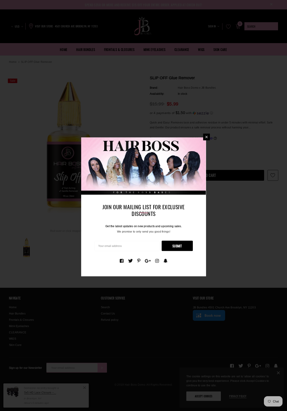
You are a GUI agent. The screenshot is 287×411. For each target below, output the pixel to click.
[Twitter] (130, 261)
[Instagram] (157, 261)
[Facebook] (122, 261)
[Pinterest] (138, 261)
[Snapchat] (165, 261)
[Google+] (148, 261)
